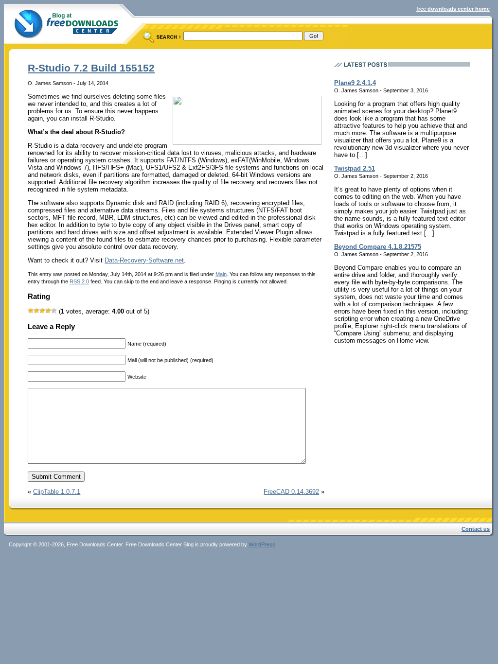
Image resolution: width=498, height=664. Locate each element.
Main (221, 274)
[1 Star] (31, 311)
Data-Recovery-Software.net (144, 260)
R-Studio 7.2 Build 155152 (91, 67)
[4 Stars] (48, 311)
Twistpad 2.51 (354, 168)
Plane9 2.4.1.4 (355, 83)
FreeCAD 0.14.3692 (291, 491)
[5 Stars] (54, 311)
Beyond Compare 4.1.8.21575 (377, 246)
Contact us (476, 529)
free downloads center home (453, 9)
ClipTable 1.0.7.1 (56, 491)
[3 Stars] (42, 311)
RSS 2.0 (79, 281)
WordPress (262, 544)
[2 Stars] (36, 311)
